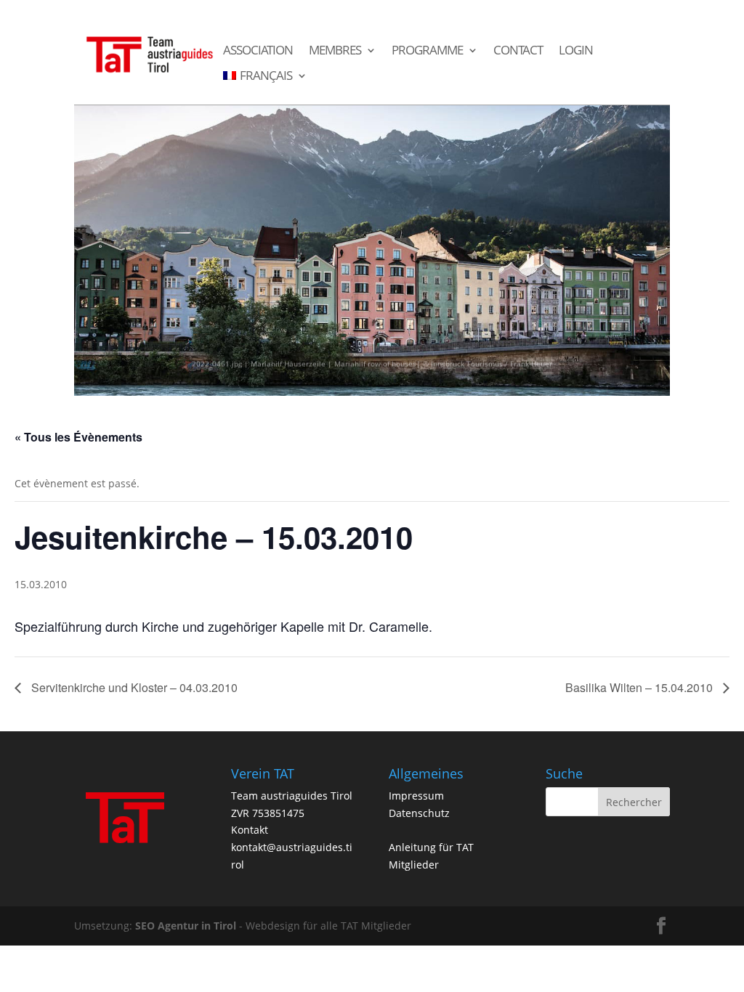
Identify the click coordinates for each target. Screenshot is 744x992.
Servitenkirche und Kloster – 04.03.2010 (133, 687)
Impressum (416, 795)
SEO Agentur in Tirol (185, 925)
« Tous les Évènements (78, 436)
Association (258, 51)
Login (576, 51)
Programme (427, 51)
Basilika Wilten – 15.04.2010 (640, 687)
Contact (518, 51)
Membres (335, 51)
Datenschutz (419, 813)
